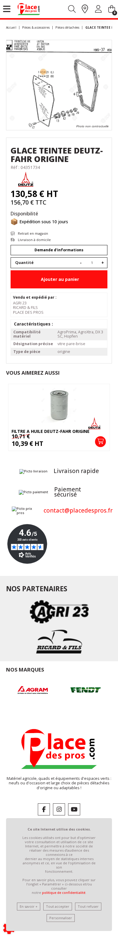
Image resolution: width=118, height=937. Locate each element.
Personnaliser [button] (60, 918)
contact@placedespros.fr (78, 510)
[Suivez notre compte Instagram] (59, 809)
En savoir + (29, 906)
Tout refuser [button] (88, 906)
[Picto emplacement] (85, 9)
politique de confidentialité (63, 892)
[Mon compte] (98, 10)
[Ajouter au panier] (100, 441)
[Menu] (7, 9)
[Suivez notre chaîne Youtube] (74, 809)
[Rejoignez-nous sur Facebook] (44, 809)
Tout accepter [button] (57, 906)
